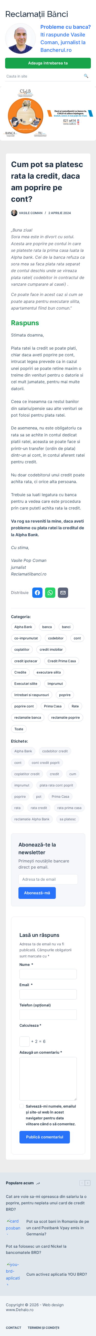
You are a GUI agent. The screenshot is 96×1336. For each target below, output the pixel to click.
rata (17, 808)
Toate (18, 729)
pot (38, 796)
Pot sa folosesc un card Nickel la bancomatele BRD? (36, 1249)
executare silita (49, 672)
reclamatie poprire (65, 717)
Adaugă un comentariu (40, 1052)
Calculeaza (30, 1025)
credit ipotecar (25, 661)
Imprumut (55, 683)
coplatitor (21, 649)
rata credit (39, 808)
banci (66, 627)
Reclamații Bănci (36, 14)
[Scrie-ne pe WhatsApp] (50, 593)
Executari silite (25, 683)
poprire (65, 695)
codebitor (55, 638)
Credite (20, 672)
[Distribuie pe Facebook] (37, 593)
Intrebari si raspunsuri (31, 695)
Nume (26, 964)
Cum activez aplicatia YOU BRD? (56, 1274)
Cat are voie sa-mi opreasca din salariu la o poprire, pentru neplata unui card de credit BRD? (46, 1203)
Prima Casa (52, 706)
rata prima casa (69, 808)
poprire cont (24, 706)
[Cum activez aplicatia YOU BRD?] (13, 1274)
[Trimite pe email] (63, 593)
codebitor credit (55, 751)
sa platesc (68, 819)
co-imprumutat (26, 638)
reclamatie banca (27, 717)
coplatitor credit (27, 774)
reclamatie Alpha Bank (31, 819)
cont (77, 638)
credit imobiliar (51, 649)
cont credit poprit (46, 763)
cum (72, 774)
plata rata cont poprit (56, 785)
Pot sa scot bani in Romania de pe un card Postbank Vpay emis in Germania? (57, 1228)
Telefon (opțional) (35, 1005)
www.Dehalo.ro (20, 1309)
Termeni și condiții (43, 1328)
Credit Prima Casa (62, 661)
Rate (75, 706)
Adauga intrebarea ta (48, 63)
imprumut (21, 785)
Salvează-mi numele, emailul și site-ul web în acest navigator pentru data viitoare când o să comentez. (51, 1115)
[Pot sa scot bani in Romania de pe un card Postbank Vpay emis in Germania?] (13, 1228)
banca (47, 627)
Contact (13, 1328)
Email (26, 985)
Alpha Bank (23, 627)
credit (54, 774)
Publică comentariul (44, 1137)
